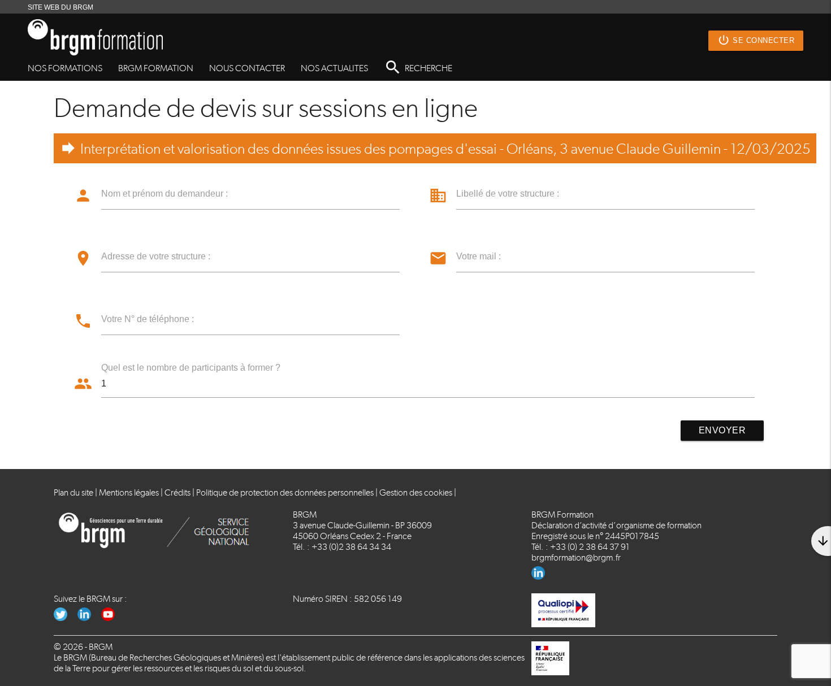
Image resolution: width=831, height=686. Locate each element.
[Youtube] (112, 618)
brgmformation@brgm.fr (576, 557)
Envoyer (722, 430)
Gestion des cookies (415, 492)
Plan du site (73, 492)
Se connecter (755, 40)
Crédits (178, 492)
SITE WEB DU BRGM (60, 7)
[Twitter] (65, 618)
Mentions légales (129, 492)
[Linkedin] (542, 576)
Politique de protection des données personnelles (285, 492)
